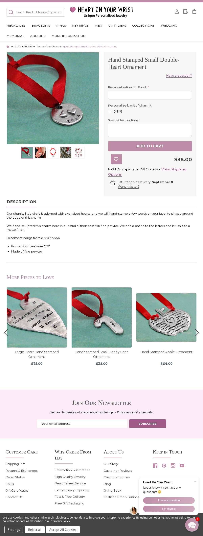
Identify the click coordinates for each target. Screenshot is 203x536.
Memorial (15, 36)
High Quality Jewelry (70, 477)
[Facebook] (155, 466)
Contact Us (14, 497)
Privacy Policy (61, 521)
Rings (61, 25)
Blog (107, 484)
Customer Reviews (118, 471)
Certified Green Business (122, 497)
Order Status (15, 477)
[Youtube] (182, 466)
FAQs (10, 484)
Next (197, 333)
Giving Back (112, 490)
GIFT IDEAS (117, 25)
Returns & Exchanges (21, 471)
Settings (14, 529)
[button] (192, 525)
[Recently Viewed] (185, 11)
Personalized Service (70, 483)
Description (21, 201)
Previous (6, 333)
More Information (69, 36)
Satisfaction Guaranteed (72, 470)
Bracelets (41, 25)
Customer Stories (117, 477)
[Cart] (194, 11)
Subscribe (148, 424)
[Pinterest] (164, 466)
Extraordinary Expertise (72, 490)
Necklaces (16, 25)
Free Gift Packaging (69, 503)
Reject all (34, 529)
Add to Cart (150, 146)
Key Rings (80, 25)
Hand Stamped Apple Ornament (166, 352)
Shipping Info (16, 464)
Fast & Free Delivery (70, 497)
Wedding (169, 25)
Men (98, 25)
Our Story (111, 464)
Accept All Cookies (63, 529)
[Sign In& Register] (177, 11)
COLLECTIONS (143, 25)
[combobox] (36, 12)
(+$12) (118, 111)
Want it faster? (128, 186)
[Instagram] (173, 466)
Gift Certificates (17, 490)
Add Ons (37, 36)
